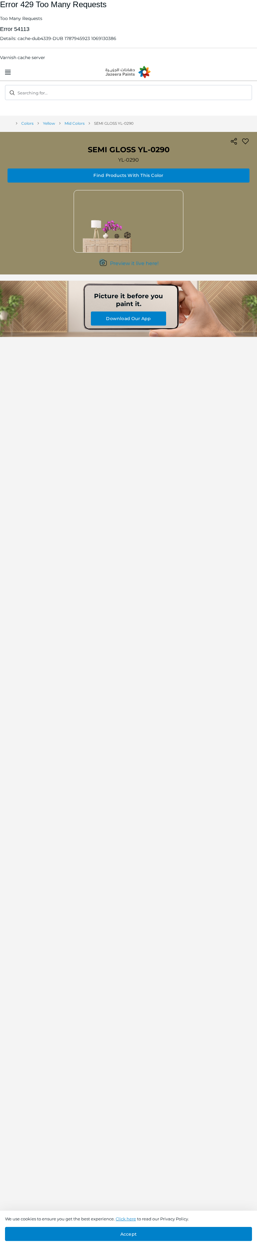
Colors (27, 123)
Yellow (49, 123)
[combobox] (128, 92)
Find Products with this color (128, 175)
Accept (128, 1234)
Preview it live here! (134, 263)
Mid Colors (75, 123)
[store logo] (128, 72)
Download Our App (128, 318)
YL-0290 (128, 160)
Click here (126, 1218)
